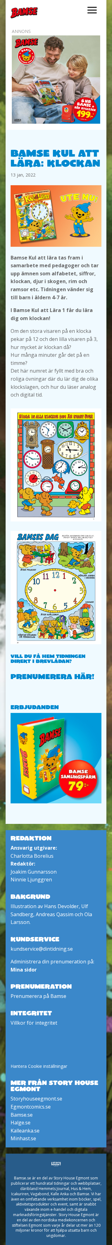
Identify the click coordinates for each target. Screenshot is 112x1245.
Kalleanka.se (25, 1130)
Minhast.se (23, 1138)
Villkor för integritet (34, 1022)
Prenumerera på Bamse (38, 996)
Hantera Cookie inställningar (39, 1066)
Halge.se (20, 1122)
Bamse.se (22, 1114)
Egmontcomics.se (31, 1106)
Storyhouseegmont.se (36, 1098)
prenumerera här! (52, 676)
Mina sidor (24, 969)
